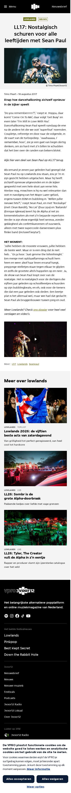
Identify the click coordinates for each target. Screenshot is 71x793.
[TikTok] (23, 616)
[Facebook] (17, 616)
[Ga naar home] (35, 6)
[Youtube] (28, 616)
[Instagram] (12, 616)
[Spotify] (6, 616)
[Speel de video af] (35, 339)
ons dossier (40, 309)
